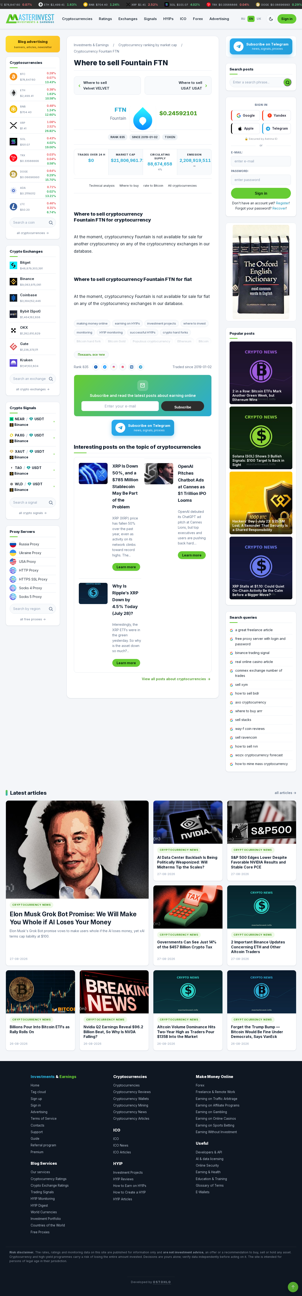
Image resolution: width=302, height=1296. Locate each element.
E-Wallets (203, 1192)
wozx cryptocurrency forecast (259, 755)
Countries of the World (48, 1225)
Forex (198, 19)
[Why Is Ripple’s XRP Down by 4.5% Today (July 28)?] (93, 593)
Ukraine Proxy (30, 553)
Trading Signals (42, 1192)
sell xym (241, 685)
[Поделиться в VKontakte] (131, 367)
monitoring (84, 332)
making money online (92, 323)
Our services (40, 1172)
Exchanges (127, 19)
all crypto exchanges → (33, 389)
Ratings (105, 19)
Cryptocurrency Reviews (132, 1092)
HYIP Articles (122, 1199)
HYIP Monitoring (43, 1199)
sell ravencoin (246, 737)
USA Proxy (27, 562)
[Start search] (287, 82)
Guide (35, 1138)
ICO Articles (122, 1152)
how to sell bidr (247, 693)
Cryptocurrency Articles (131, 1118)
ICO (183, 19)
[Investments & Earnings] (30, 19)
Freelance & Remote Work (215, 1092)
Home (35, 1085)
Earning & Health (208, 1172)
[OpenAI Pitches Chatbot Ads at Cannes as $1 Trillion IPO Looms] (158, 473)
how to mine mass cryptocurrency (261, 764)
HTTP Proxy (28, 570)
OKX (24, 327)
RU (243, 19)
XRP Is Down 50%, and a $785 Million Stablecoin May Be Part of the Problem (125, 486)
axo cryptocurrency (250, 702)
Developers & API (209, 1152)
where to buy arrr (248, 711)
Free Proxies (40, 1232)
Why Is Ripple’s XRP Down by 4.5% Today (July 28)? (125, 600)
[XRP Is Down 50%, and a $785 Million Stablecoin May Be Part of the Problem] (93, 473)
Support (37, 1132)
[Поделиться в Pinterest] (122, 367)
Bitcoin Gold (117, 341)
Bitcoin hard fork (89, 341)
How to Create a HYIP (129, 1192)
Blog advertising (33, 44)
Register (282, 203)
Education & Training (211, 1179)
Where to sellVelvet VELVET (96, 85)
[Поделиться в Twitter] (104, 367)
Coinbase (28, 295)
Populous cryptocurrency (151, 341)
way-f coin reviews (250, 729)
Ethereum (184, 341)
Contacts (37, 1125)
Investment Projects (128, 1172)
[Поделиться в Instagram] (113, 367)
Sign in (287, 19)
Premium (37, 1152)
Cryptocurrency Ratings (49, 1179)
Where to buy (129, 185)
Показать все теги (91, 354)
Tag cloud (38, 1092)
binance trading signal (252, 653)
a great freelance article (254, 630)
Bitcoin (204, 341)
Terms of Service (44, 1118)
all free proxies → (33, 619)
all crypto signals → (33, 513)
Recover (279, 208)
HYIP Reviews (123, 1179)
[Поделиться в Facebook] (95, 367)
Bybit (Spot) (30, 311)
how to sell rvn (246, 746)
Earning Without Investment (216, 1132)
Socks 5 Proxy (30, 597)
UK (259, 19)
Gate (24, 343)
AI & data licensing (209, 1159)
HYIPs (168, 19)
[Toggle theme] (271, 19)
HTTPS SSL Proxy (33, 579)
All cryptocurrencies (182, 185)
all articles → (285, 793)
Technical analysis (102, 185)
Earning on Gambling (211, 1112)
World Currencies (44, 1212)
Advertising (219, 19)
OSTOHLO (162, 1282)
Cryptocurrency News (130, 1112)
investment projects (161, 323)
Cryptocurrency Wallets (131, 1099)
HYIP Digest (39, 1205)
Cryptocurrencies (77, 19)
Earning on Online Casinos (216, 1118)
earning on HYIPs (127, 323)
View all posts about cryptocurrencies (174, 679)
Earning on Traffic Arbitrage (216, 1099)
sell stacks (243, 720)
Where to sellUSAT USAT (190, 85)
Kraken (26, 360)
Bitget (25, 262)
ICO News (120, 1145)
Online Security (207, 1165)
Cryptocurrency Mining (130, 1105)
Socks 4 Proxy (30, 588)
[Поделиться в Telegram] (140, 367)
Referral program (43, 1145)
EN (251, 19)
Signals (150, 19)
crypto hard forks (175, 332)
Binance (27, 278)
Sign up (36, 1099)
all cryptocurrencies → (33, 233)
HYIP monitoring (111, 332)
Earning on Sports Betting (215, 1125)
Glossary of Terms (210, 1185)
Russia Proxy (29, 544)
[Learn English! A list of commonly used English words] (261, 272)
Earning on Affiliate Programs (217, 1105)
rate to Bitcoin (153, 185)
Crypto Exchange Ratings (50, 1185)
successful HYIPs (142, 332)
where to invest (194, 323)
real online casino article (254, 662)
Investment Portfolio (46, 1219)
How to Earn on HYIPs (129, 1186)
